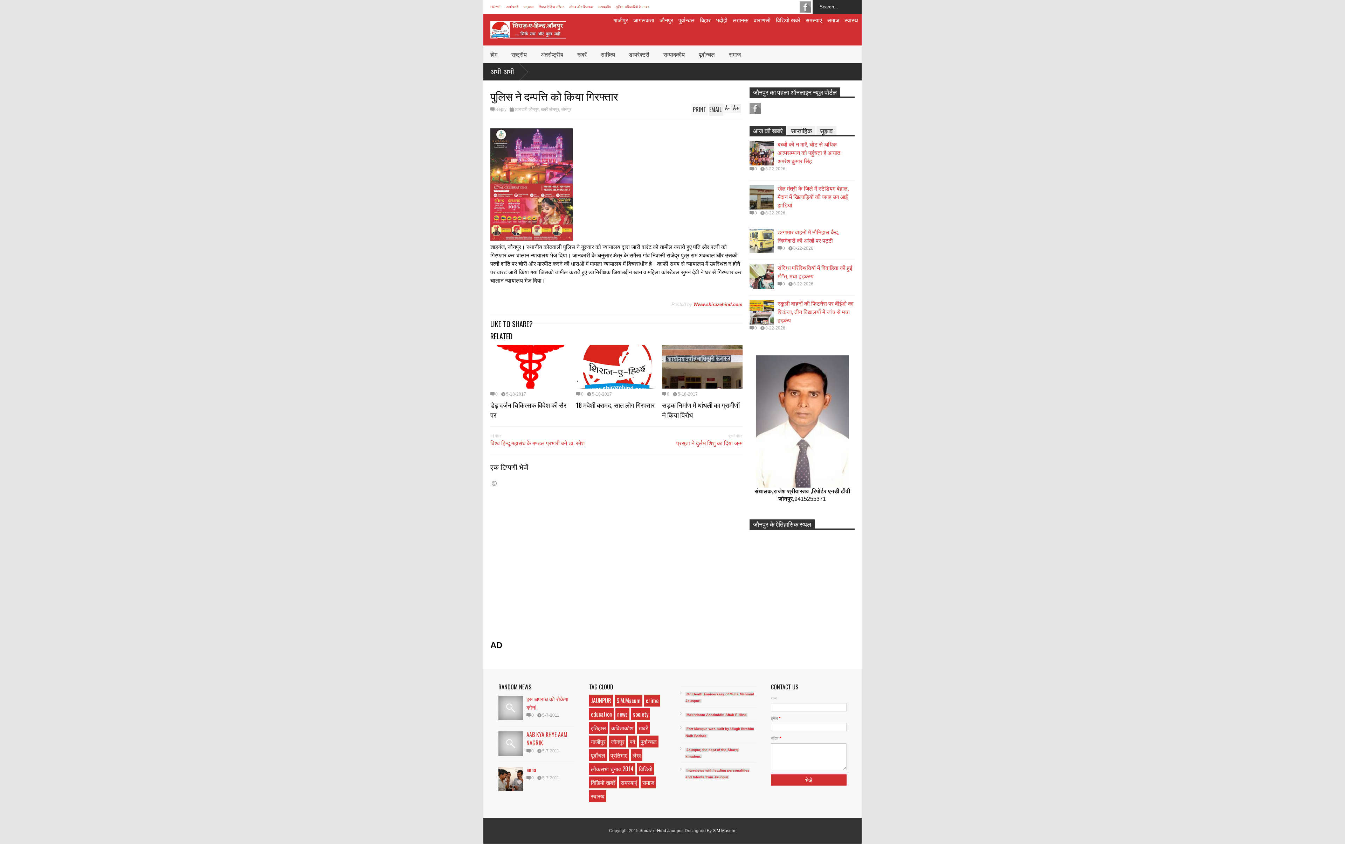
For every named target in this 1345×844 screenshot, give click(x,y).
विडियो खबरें (788, 20)
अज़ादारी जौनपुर (527, 109)
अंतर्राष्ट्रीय (552, 54)
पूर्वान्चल (707, 54)
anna (531, 770)
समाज (833, 20)
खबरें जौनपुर (550, 109)
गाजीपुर (620, 20)
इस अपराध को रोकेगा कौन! (547, 703)
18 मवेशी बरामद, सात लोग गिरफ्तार (615, 405)
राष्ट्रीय (519, 54)
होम (493, 54)
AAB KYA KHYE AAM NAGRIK (546, 738)
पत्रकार (528, 7)
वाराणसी (762, 20)
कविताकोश (622, 728)
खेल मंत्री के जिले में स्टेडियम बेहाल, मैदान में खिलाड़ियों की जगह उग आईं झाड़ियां (813, 196)
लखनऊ (741, 20)
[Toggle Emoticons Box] (494, 483)
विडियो (646, 769)
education (601, 714)
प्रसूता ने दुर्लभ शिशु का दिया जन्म (709, 443)
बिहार (705, 20)
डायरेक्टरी (512, 7)
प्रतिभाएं (619, 755)
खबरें (582, 54)
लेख (637, 755)
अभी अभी (502, 72)
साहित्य (608, 54)
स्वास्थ (851, 20)
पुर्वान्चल (686, 20)
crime (652, 700)
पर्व (632, 741)
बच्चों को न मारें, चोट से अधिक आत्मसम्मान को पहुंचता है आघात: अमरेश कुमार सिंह (809, 152)
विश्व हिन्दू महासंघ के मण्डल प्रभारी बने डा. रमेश (537, 443)
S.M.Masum (628, 700)
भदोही (721, 20)
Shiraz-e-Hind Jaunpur (661, 830)
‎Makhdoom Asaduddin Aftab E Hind (716, 715)
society (640, 714)
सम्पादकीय (604, 7)
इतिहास (598, 728)
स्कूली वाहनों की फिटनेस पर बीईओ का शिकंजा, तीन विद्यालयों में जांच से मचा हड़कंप (816, 311)
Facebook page (805, 7)
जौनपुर (666, 20)
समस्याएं (814, 20)
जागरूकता (643, 20)
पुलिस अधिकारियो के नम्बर (632, 7)
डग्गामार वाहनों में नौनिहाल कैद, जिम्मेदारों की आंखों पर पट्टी (808, 236)
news (622, 714)
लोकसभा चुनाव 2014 (612, 769)
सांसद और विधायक (581, 7)
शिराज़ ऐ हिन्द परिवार (551, 7)
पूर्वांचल (598, 755)
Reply (500, 109)
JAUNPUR (601, 700)
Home (495, 7)
